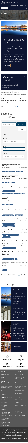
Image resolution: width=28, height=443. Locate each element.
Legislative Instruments (19, 390)
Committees (17, 395)
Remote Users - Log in (5, 401)
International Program (19, 380)
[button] (25, 8)
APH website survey (5, 403)
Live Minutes (3, 390)
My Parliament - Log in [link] (5, 399)
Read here (7, 65)
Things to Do (17, 411)
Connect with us (18, 403)
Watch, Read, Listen (19, 374)
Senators (3, 377)
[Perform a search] (2, 8)
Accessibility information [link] (6, 438)
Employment (4, 405)
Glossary (3, 408)
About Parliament (18, 376)
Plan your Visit (18, 414)
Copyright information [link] (16, 438)
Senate (2, 373)
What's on (17, 410)
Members (3, 391)
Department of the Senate (6, 415)
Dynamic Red (3, 376)
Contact (21, 5)
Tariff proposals (18, 388)
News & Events (18, 373)
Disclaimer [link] (25, 438)
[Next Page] (10, 277)
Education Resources (19, 377)
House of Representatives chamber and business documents (6, 388)
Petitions (17, 402)
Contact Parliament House (20, 405)
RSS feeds (3, 409)
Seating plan (3, 378)
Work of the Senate (5, 374)
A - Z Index (3, 406)
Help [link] (7, 439)
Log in (25, 5)
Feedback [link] (3, 439)
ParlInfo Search (4, 402)
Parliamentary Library (19, 378)
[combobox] (4, 141)
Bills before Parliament (19, 384)
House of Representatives (6, 384)
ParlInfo (19, 106)
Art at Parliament (18, 412)
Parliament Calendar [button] (14, 5)
